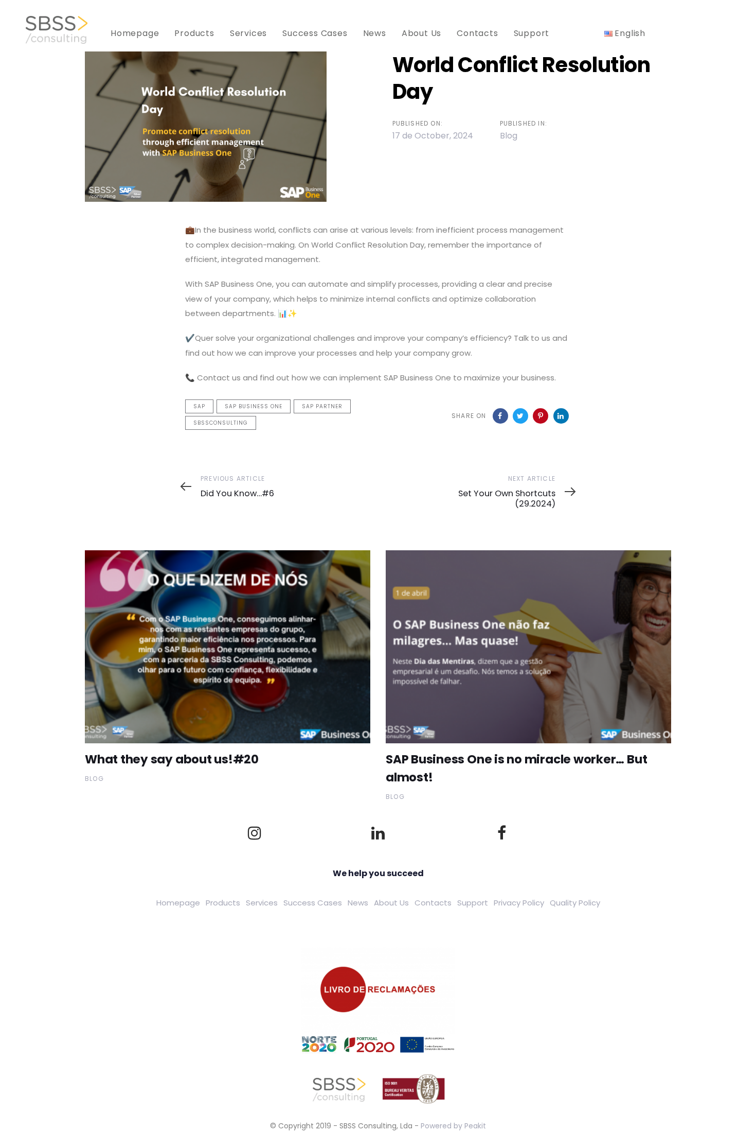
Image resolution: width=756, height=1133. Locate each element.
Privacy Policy (519, 902)
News (358, 902)
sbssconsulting (220, 423)
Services (262, 902)
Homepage (178, 902)
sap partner (322, 406)
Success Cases (312, 902)
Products (223, 902)
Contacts (433, 902)
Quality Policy (575, 902)
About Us (391, 902)
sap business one (253, 406)
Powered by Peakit (453, 1126)
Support (472, 902)
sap (199, 406)
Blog (508, 136)
